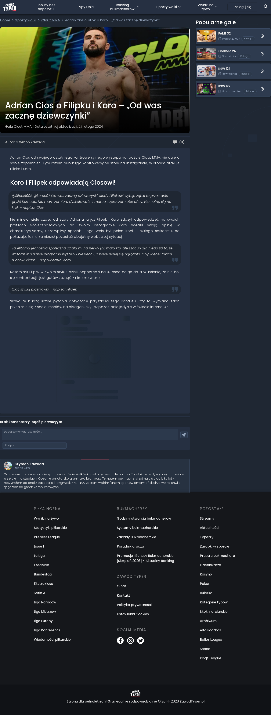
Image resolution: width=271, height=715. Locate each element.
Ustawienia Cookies (133, 614)
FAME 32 (203, 31)
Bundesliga (43, 574)
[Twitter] (140, 640)
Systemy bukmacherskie (137, 527)
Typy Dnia (85, 6)
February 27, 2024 (108, 336)
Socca (205, 648)
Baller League (211, 639)
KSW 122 (202, 83)
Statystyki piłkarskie (50, 527)
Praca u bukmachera (217, 555)
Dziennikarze (210, 565)
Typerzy (206, 537)
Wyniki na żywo (205, 7)
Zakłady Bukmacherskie (136, 537)
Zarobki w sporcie (214, 546)
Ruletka (206, 593)
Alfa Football (210, 630)
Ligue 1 (39, 546)
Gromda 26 (205, 48)
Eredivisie (41, 565)
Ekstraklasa (43, 583)
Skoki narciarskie (214, 611)
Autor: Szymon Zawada (25, 142)
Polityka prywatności (134, 604)
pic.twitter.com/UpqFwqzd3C (84, 324)
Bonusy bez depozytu (45, 7)
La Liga (39, 555)
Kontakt (123, 595)
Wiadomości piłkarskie (52, 639)
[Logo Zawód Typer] (9, 7)
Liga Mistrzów (45, 611)
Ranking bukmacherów (122, 7)
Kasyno (206, 574)
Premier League (47, 537)
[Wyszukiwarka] (265, 6)
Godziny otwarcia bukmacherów (144, 518)
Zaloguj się (242, 6)
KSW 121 (202, 66)
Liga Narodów (45, 602)
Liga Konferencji (47, 630)
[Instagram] (130, 640)
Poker (205, 583)
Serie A (39, 593)
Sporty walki (166, 6)
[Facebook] (120, 640)
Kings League (210, 658)
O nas (121, 586)
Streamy (207, 518)
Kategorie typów (214, 602)
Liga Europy (43, 620)
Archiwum (208, 620)
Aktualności (209, 527)
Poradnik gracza (130, 546)
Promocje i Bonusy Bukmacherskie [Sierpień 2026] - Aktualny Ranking (145, 558)
